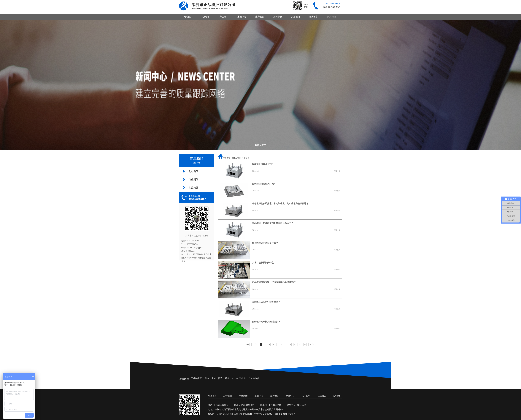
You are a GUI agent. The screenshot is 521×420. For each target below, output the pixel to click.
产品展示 (224, 16)
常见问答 (193, 187)
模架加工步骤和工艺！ (263, 164)
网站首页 (188, 16)
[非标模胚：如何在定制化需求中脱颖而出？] (234, 230)
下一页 (311, 344)
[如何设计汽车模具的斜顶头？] (234, 329)
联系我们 (331, 16)
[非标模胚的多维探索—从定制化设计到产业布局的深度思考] (234, 210)
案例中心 (241, 16)
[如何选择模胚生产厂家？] (234, 191)
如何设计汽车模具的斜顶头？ (266, 321)
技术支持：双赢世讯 (263, 414)
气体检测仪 (253, 378)
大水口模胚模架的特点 (263, 262)
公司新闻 (193, 171)
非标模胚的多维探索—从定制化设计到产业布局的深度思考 (280, 203)
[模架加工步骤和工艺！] (234, 171)
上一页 (254, 344)
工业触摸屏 (196, 378)
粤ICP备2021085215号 (285, 414)
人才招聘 (295, 16)
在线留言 (313, 16)
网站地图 (247, 414)
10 (299, 344)
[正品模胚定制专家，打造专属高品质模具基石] (234, 289)
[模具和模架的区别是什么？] (234, 250)
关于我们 (206, 16)
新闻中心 (277, 16)
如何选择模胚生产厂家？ (264, 184)
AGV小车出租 (239, 378)
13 (305, 344)
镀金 (227, 378)
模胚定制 (236, 158)
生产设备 (259, 16)
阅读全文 (337, 171)
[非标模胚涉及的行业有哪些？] (234, 309)
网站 (206, 378)
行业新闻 (193, 179)
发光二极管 (217, 378)
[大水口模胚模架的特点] (234, 270)
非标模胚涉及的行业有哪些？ (266, 302)
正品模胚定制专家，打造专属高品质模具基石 (274, 282)
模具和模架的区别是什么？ (265, 243)
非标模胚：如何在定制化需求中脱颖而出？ (272, 223)
